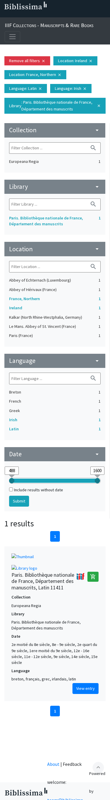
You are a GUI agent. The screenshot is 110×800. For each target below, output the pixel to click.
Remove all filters (27, 60)
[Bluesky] (24, 15)
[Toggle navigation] (12, 36)
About (53, 764)
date (55, 454)
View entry (85, 688)
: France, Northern (35, 74)
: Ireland (75, 60)
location (55, 249)
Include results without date (38, 489)
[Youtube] (43, 15)
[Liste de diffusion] (6, 15)
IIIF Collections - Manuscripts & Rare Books (49, 25)
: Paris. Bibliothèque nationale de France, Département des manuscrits (55, 106)
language (55, 361)
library (55, 187)
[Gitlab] (62, 15)
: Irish (71, 88)
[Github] (52, 15)
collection (55, 130)
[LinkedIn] (15, 15)
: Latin (25, 88)
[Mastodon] (34, 15)
